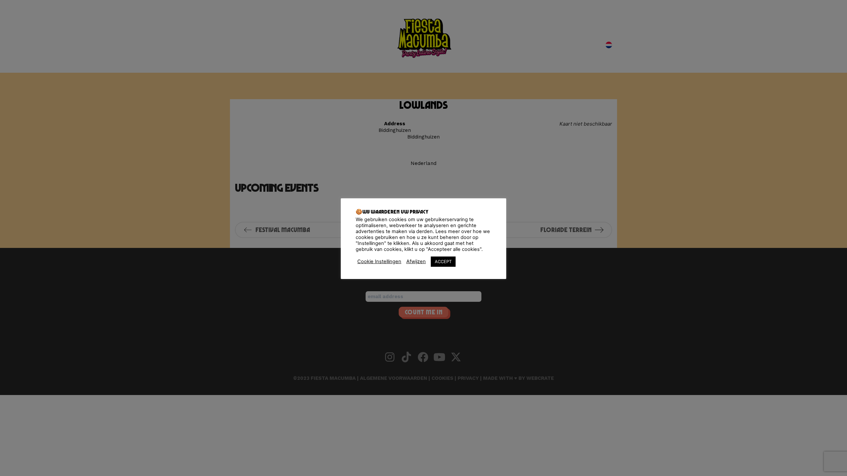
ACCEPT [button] (443, 261)
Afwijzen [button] (416, 261)
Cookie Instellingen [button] (379, 261)
